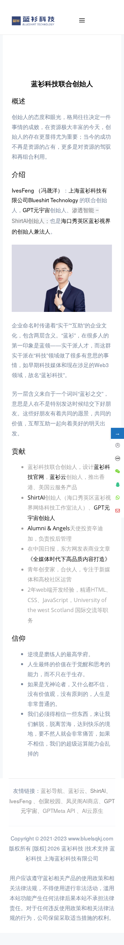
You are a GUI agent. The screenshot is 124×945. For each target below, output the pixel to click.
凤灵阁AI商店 (82, 801)
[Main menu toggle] (82, 20)
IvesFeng (20, 801)
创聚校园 (50, 801)
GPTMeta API (59, 810)
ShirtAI (36, 497)
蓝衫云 (58, 477)
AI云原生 (92, 810)
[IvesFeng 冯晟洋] (62, 278)
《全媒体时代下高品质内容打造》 (69, 559)
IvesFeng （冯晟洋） (37, 190)
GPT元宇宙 (36, 210)
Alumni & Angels (49, 528)
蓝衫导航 (52, 790)
